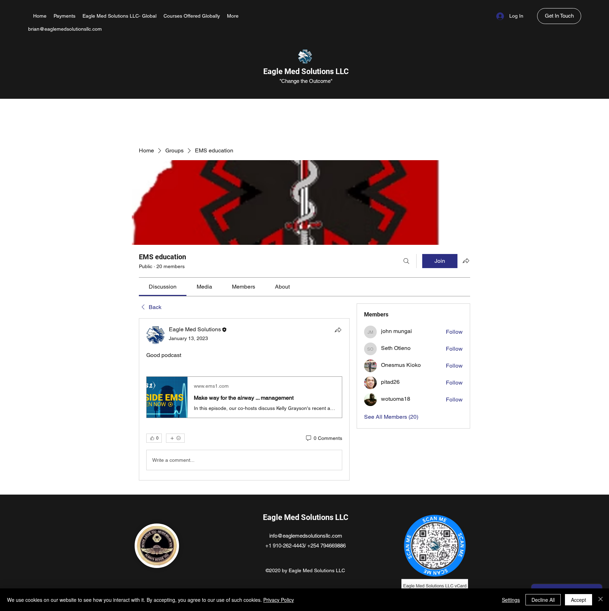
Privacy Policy (278, 599)
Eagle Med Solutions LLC (306, 71)
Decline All (543, 599)
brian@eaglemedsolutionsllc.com (65, 29)
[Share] (338, 330)
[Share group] (466, 260)
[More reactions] (175, 438)
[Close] (600, 599)
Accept (578, 599)
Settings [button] (511, 599)
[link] (163, 286)
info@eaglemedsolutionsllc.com (305, 536)
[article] (244, 399)
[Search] (406, 261)
